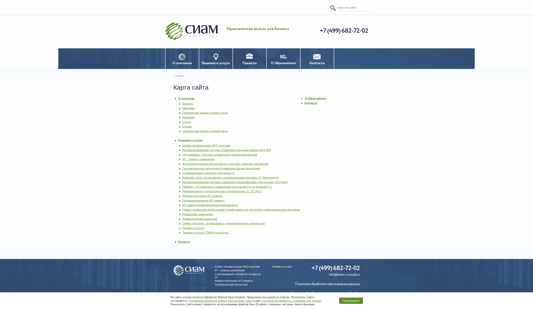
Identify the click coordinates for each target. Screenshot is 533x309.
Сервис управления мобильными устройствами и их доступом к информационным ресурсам (241, 209)
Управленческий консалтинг (200, 218)
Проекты (184, 241)
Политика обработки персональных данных (327, 284)
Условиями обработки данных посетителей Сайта (221, 300)
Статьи (186, 122)
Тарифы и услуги (193, 228)
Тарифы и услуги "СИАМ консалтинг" (206, 232)
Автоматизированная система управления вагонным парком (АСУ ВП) (226, 150)
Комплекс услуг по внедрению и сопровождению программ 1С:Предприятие (230, 177)
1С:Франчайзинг (315, 98)
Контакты (311, 103)
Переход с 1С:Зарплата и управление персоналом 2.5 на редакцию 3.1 (227, 186)
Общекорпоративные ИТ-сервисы (203, 200)
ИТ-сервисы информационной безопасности (210, 205)
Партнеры (188, 108)
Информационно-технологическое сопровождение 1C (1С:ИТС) (222, 191)
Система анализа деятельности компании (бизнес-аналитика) (221, 168)
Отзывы (187, 126)
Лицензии (188, 117)
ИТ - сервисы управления (198, 159)
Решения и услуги (190, 140)
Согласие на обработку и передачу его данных (291, 300)
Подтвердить (351, 300)
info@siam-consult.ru (344, 274)
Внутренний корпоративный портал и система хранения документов (225, 163)
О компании (186, 98)
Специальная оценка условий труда (205, 112)
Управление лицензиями (197, 214)
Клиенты (187, 103)
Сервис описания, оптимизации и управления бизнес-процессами (223, 223)
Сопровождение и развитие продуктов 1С (208, 173)
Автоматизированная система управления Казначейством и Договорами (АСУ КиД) (235, 182)
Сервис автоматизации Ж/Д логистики (206, 145)
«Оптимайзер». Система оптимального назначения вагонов (219, 154)
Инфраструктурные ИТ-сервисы (202, 196)
